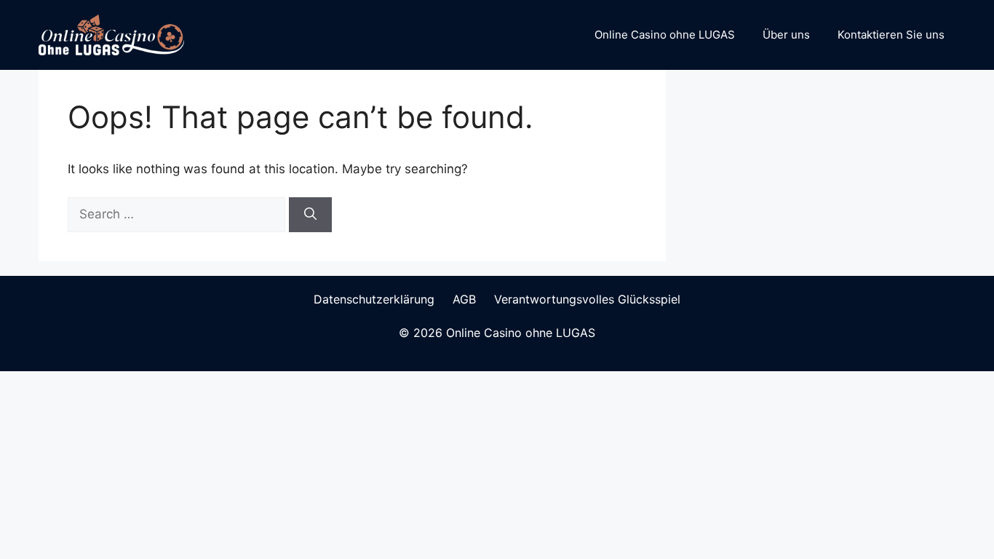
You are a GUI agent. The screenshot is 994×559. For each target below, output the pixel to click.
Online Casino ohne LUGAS (665, 34)
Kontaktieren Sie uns (891, 34)
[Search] (310, 214)
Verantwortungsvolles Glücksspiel (587, 299)
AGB (464, 299)
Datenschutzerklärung (374, 299)
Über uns (786, 34)
